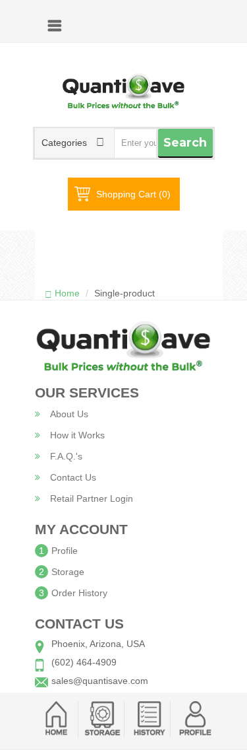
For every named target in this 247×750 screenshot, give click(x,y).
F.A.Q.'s (66, 456)
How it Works (77, 435)
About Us (69, 414)
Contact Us (73, 477)
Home (67, 293)
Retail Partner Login (91, 498)
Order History (79, 593)
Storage (67, 571)
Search (185, 142)
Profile (64, 550)
